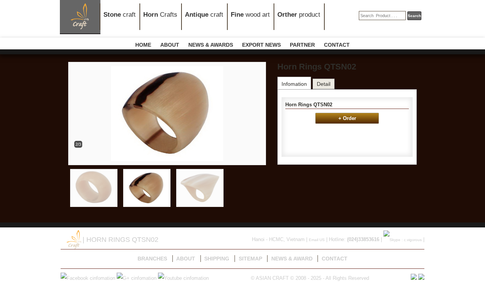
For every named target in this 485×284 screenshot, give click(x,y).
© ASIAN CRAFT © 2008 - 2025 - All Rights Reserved (310, 278)
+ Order (347, 118)
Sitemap (250, 259)
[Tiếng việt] (414, 278)
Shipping (216, 259)
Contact (334, 259)
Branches (152, 259)
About (185, 259)
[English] (421, 278)
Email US (317, 240)
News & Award (292, 259)
